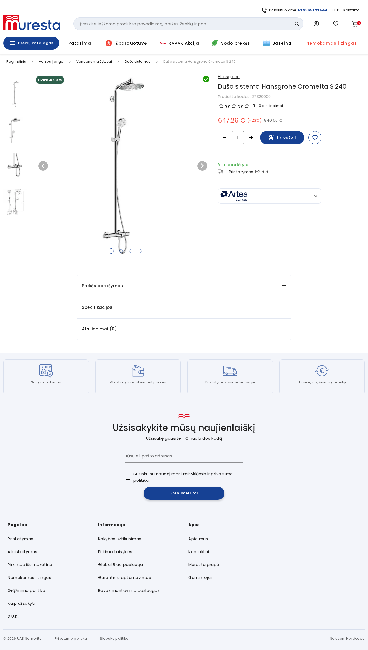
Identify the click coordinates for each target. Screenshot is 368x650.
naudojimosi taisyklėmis (181, 474)
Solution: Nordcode (347, 638)
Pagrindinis (16, 61)
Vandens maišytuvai (94, 61)
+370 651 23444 (312, 10)
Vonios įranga (51, 61)
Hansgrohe (229, 76)
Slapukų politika (114, 638)
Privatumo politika (71, 638)
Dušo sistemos (137, 61)
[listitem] (48, 538)
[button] (316, 23)
